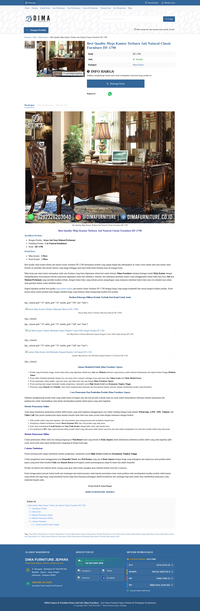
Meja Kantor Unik (112, 536)
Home (27, 8)
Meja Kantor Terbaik (97, 536)
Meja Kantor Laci (34, 536)
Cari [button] (170, 19)
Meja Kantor (138, 65)
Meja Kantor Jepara (124, 534)
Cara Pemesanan (58, 8)
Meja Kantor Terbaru (85, 230)
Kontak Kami (45, 8)
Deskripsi (29, 105)
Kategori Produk (38, 30)
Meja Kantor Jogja (139, 534)
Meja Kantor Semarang (80, 536)
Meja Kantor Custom (63, 534)
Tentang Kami (105, 8)
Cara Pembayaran (74, 8)
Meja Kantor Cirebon (46, 534)
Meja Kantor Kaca (153, 534)
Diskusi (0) (61, 105)
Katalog (35, 8)
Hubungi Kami (117, 83)
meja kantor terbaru (64, 288)
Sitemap (123, 606)
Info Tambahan (45, 105)
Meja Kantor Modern (49, 536)
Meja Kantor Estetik (94, 534)
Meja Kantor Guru (109, 534)
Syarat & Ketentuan (90, 8)
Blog (130, 8)
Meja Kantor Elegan (78, 534)
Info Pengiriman (119, 8)
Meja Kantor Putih (65, 536)
